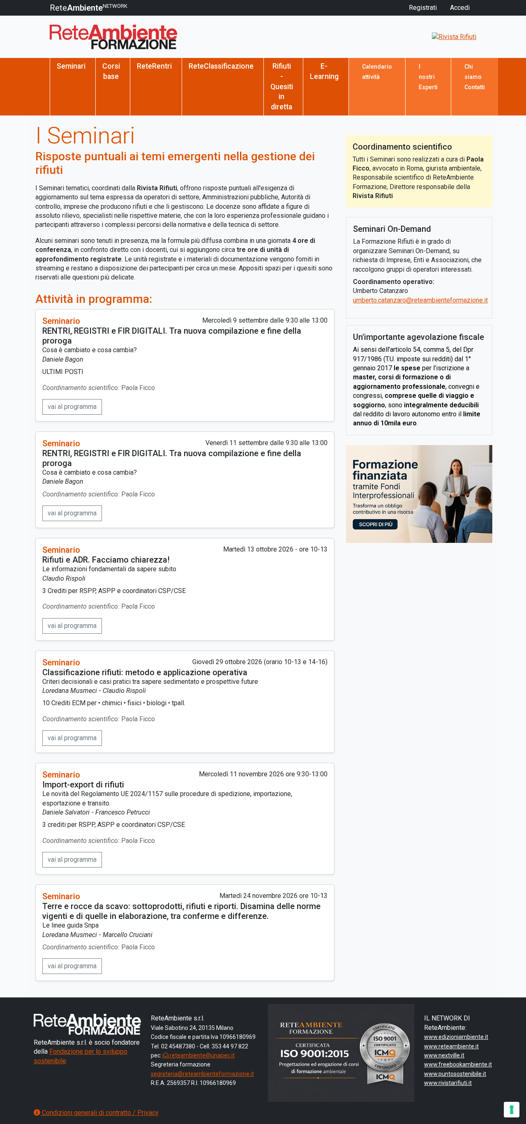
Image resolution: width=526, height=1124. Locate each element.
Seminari (71, 66)
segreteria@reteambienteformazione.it (202, 1074)
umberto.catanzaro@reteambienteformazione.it (420, 300)
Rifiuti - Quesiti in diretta (281, 86)
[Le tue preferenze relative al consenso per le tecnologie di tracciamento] (511, 1109)
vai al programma (72, 407)
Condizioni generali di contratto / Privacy (99, 1113)
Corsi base (111, 71)
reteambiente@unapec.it (201, 1055)
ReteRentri (154, 66)
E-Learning (324, 71)
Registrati (423, 8)
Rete (88, 8)
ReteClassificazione (221, 66)
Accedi (460, 8)
